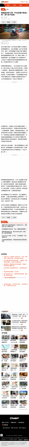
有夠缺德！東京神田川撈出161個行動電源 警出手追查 (5, 350)
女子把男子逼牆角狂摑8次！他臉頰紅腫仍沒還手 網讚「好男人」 (5, 341)
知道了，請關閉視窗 (24, 439)
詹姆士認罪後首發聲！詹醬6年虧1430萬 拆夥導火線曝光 (14, 397)
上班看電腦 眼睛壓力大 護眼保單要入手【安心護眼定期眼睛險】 (14, 350)
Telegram (23, 427)
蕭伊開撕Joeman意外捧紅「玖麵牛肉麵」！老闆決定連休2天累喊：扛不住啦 (14, 341)
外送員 (14, 22)
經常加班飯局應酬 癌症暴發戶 (23, 378)
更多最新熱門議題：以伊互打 (11, 271)
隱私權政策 (21, 422)
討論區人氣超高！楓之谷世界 (22, 397)
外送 (3, 22)
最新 (8, 5)
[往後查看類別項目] (26, 5)
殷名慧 (5, 17)
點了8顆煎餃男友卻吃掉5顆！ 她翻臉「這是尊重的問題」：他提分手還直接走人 (15, 261)
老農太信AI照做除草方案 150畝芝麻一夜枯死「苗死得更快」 (14, 378)
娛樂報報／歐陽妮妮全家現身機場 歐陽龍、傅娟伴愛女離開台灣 (15, 264)
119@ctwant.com (11, 285)
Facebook (7, 427)
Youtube (15, 427)
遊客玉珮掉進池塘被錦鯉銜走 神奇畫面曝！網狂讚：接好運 (22, 350)
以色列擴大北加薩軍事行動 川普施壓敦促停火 (15, 268)
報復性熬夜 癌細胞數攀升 (22, 341)
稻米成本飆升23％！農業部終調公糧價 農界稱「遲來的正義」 (15, 274)
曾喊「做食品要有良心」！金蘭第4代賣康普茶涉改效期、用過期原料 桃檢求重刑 (23, 406)
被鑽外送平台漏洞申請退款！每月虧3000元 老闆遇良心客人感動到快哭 (14, 225)
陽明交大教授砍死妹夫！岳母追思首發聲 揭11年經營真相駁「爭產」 (14, 406)
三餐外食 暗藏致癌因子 (10, 277)
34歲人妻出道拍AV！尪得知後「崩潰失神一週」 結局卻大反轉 (6, 387)
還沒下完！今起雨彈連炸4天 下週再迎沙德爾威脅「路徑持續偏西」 (5, 406)
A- (6, 43)
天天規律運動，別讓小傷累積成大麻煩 (5, 360)
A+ (3, 43)
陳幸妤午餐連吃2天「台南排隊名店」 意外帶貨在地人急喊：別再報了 (6, 369)
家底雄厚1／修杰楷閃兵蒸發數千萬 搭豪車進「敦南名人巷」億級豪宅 (14, 360)
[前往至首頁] (5, 2)
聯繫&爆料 (13, 422)
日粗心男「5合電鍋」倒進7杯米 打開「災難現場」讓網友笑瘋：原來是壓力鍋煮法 (15, 257)
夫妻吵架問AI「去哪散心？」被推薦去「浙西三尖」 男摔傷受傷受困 (23, 387)
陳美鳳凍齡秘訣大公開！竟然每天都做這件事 (22, 360)
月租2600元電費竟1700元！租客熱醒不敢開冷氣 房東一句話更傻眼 (5, 378)
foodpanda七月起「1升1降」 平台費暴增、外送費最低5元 (14, 236)
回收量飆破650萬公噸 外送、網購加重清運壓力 (14, 229)
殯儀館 (8, 22)
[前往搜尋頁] (26, 2)
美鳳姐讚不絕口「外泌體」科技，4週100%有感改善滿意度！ (14, 369)
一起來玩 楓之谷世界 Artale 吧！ (14, 387)
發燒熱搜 (5, 424)
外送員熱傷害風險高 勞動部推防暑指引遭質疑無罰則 (14, 240)
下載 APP (22, 1)
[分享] (1, 435)
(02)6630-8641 (16, 284)
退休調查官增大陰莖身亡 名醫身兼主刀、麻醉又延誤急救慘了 (22, 369)
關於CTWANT (5, 422)
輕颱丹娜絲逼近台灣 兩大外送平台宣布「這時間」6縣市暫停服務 (14, 232)
